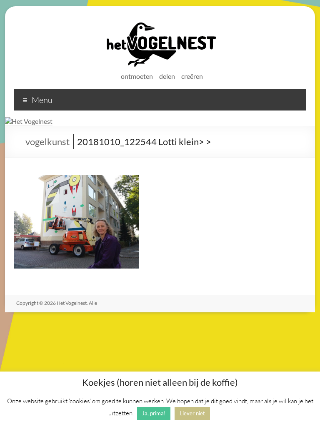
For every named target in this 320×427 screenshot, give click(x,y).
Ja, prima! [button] (153, 413)
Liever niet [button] (192, 413)
